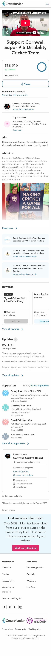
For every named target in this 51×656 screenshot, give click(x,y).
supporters (11, 75)
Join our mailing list (11, 598)
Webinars (31, 580)
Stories (5, 574)
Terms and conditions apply (25, 256)
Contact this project (23, 475)
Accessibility (8, 580)
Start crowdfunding (25, 547)
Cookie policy (34, 629)
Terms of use (7, 629)
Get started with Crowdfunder (15, 95)
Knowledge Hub (35, 567)
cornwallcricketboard (24, 484)
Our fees (31, 587)
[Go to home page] (12, 3)
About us (6, 567)
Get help (31, 574)
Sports (19, 496)
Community (10, 496)
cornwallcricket (21, 480)
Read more (17, 130)
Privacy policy (21, 629)
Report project (8, 510)
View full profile (21, 471)
